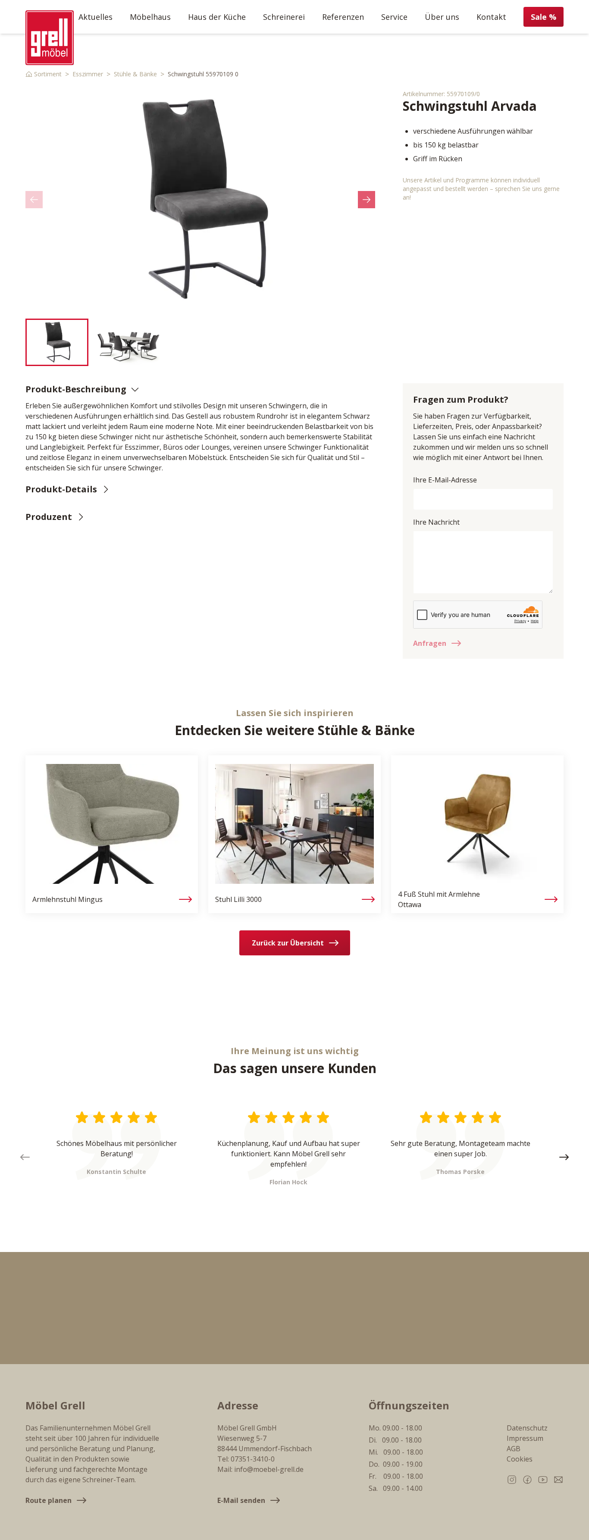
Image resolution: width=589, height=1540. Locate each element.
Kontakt (491, 17)
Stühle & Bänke (135, 74)
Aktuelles (95, 17)
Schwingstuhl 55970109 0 (203, 74)
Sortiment (48, 74)
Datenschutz (527, 1428)
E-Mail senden (241, 1500)
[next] (366, 199)
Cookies (520, 1459)
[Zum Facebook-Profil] (527, 1479)
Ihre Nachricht (436, 522)
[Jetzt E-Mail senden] (558, 1479)
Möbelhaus (150, 17)
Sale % (543, 17)
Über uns (442, 17)
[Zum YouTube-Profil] (543, 1479)
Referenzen (343, 17)
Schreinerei (284, 17)
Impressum (525, 1438)
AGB (513, 1448)
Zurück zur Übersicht (288, 943)
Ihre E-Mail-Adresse (445, 480)
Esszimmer (87, 74)
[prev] (34, 199)
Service (394, 17)
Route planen (48, 1500)
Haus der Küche (217, 17)
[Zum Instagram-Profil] (512, 1479)
